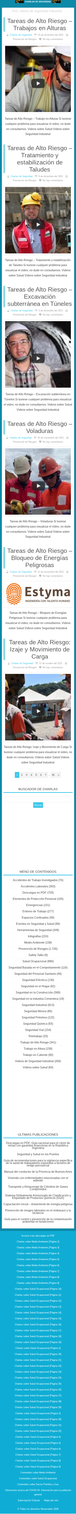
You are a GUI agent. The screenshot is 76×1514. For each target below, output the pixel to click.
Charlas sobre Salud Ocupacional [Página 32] (38, 1431)
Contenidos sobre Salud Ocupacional (38, 1478)
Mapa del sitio (51, 1500)
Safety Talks (36, 955)
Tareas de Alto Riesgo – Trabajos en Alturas (39, 24)
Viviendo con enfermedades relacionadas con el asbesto (38, 1179)
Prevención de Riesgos (33, 948)
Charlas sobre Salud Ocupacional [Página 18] (38, 1336)
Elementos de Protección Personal (34, 898)
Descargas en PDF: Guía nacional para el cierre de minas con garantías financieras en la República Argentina (38, 1145)
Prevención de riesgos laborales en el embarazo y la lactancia (38, 1211)
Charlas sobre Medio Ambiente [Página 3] (38, 1247)
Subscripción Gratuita (29, 1500)
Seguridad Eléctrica (34, 980)
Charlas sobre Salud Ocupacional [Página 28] (38, 1401)
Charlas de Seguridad (21, 35)
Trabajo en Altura (34, 1048)
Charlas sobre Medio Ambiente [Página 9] (38, 1283)
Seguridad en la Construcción (34, 992)
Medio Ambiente (34, 942)
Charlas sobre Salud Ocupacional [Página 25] (38, 1383)
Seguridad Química (35, 1023)
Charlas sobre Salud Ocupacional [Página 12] (38, 1300)
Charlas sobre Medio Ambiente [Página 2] (38, 1241)
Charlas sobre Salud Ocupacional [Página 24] (38, 1377)
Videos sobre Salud (35, 1067)
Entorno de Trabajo (34, 911)
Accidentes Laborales (34, 886)
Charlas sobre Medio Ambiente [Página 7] (38, 1271)
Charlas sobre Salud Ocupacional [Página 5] (38, 1443)
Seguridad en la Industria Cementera (35, 998)
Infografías (34, 936)
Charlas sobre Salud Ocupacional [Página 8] (38, 1460)
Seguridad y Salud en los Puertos (38, 1154)
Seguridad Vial (34, 1029)
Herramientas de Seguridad (34, 930)
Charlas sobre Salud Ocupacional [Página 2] (38, 1348)
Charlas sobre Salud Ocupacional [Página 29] (38, 1407)
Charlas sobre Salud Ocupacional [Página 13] (38, 1306)
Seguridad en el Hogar (35, 986)
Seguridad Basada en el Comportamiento (34, 967)
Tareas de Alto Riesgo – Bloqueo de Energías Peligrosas (39, 557)
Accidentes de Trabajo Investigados (35, 880)
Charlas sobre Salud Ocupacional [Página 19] (38, 1342)
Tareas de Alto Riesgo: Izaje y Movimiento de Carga (40, 649)
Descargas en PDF (34, 892)
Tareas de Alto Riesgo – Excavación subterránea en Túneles (39, 296)
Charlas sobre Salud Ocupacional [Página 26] (38, 1389)
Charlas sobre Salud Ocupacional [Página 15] (38, 1318)
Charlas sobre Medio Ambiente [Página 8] (38, 1277)
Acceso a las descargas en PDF (38, 1235)
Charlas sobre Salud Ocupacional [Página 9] (38, 1466)
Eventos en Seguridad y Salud (35, 923)
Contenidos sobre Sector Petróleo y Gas (38, 1484)
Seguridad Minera (35, 1011)
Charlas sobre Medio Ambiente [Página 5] (38, 1259)
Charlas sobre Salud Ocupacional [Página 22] (38, 1366)
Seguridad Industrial (34, 1004)
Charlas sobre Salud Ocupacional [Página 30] (38, 1419)
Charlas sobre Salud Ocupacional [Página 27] (38, 1395)
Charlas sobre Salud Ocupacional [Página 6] (38, 1448)
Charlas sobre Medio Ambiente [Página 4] (38, 1253)
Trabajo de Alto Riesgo (34, 1042)
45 (53, 775)
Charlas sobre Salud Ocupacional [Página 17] (38, 1330)
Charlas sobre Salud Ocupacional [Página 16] (38, 1324)
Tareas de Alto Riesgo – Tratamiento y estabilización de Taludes (39, 158)
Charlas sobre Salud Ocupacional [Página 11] (38, 1295)
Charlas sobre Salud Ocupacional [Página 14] (38, 1312)
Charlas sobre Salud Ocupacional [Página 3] (38, 1413)
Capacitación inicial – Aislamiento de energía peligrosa (38, 1204)
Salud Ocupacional (34, 961)
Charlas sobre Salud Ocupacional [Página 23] (38, 1371)
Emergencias (34, 905)
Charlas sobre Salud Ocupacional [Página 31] (38, 1425)
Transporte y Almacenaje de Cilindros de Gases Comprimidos (38, 1188)
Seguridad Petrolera (34, 1017)
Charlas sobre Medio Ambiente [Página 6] (38, 1265)
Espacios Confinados (35, 917)
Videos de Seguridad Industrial (34, 1061)
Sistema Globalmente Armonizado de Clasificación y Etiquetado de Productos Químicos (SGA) (38, 1196)
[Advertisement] (38, 836)
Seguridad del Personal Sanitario (35, 973)
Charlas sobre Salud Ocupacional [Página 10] (38, 1289)
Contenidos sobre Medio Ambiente (38, 1472)
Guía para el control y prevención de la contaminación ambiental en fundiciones (38, 1220)
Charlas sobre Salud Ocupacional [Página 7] (38, 1454)
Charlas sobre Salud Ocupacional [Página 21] (38, 1360)
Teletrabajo (35, 1036)
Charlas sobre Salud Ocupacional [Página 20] (38, 1354)
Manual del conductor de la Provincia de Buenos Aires (38, 1171)
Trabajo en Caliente (35, 1054)
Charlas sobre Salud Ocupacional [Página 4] (38, 1437)
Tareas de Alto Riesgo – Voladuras (39, 427)
